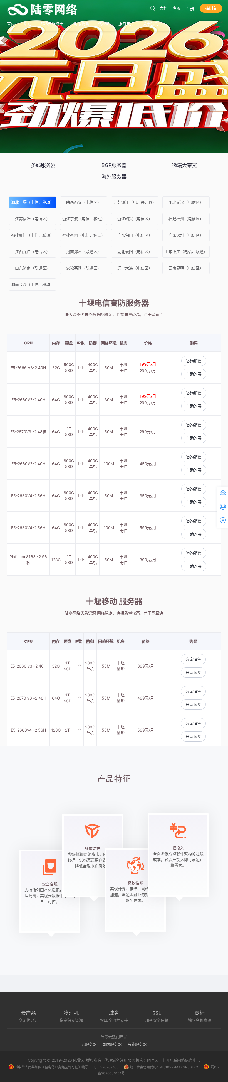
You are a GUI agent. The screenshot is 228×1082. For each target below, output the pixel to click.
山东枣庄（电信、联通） (186, 251)
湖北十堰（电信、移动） (32, 202)
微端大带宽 (184, 165)
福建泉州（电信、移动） (83, 235)
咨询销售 (194, 361)
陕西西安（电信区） (83, 202)
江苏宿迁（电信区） (32, 218)
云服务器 (89, 1044)
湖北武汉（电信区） (186, 202)
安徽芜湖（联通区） (83, 268)
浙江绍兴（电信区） (134, 218)
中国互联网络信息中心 (181, 1060)
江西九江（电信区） (32, 251)
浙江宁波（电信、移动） (83, 218)
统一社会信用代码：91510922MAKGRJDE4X (164, 1067)
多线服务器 (43, 165)
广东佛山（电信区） (134, 235)
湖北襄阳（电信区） (134, 251)
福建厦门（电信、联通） (32, 235)
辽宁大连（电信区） (134, 268)
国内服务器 (112, 1044)
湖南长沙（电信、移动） (32, 284)
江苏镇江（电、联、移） (134, 202)
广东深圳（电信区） (186, 235)
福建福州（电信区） (186, 218)
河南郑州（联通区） (83, 251)
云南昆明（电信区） (186, 268)
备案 (177, 8)
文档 (163, 8)
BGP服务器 (114, 165)
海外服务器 (114, 177)
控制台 (211, 8)
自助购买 (194, 374)
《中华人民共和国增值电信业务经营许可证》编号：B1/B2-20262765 (66, 1067)
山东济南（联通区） (32, 268)
